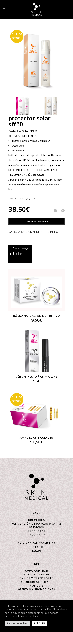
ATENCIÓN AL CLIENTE (36, 582)
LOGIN (36, 551)
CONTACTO (36, 547)
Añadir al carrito (36, 221)
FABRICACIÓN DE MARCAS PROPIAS (37, 524)
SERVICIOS (36, 527)
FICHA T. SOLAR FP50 (21, 199)
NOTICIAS (36, 586)
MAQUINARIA (36, 535)
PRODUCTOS (36, 531)
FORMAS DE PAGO (36, 575)
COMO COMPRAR (36, 571)
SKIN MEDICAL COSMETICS (43, 232)
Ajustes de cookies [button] (17, 623)
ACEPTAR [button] (39, 623)
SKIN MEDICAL (36, 520)
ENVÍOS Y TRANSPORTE (36, 578)
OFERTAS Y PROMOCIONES (36, 589)
